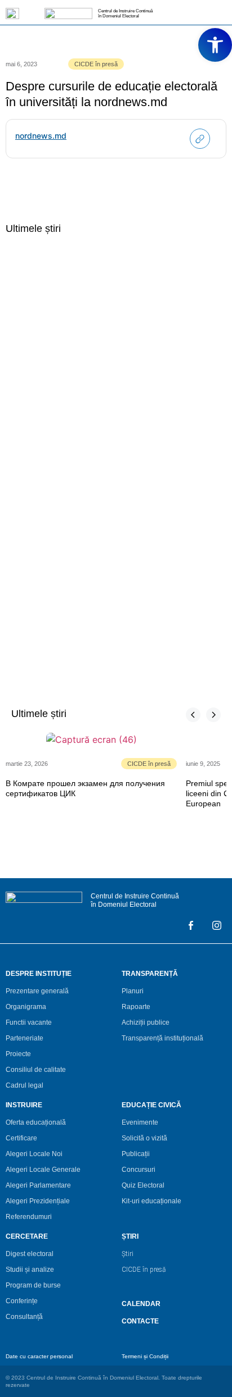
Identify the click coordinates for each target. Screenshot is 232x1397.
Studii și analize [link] (30, 1269)
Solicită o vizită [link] (144, 1138)
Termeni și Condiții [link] (145, 1356)
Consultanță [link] (24, 1317)
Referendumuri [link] (29, 1217)
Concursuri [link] (138, 1170)
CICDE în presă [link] (96, 64)
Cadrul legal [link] (24, 1085)
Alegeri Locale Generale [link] (43, 1170)
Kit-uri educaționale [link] (151, 1201)
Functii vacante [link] (29, 1022)
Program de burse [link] (33, 1285)
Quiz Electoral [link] (143, 1185)
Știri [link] (127, 1254)
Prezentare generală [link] (37, 991)
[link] (215, 45)
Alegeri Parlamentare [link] (38, 1185)
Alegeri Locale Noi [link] (34, 1154)
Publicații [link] (136, 1154)
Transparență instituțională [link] (162, 1038)
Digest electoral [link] (29, 1254)
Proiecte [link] (18, 1054)
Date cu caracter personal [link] (39, 1356)
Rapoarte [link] (136, 1007)
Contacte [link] (140, 1321)
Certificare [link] (21, 1138)
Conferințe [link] (22, 1301)
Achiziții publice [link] (145, 1022)
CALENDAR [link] (141, 1304)
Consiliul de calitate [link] (36, 1070)
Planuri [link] (133, 991)
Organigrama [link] (26, 1007)
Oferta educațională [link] (36, 1122)
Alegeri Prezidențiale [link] (38, 1201)
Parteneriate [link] (24, 1038)
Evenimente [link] (140, 1122)
